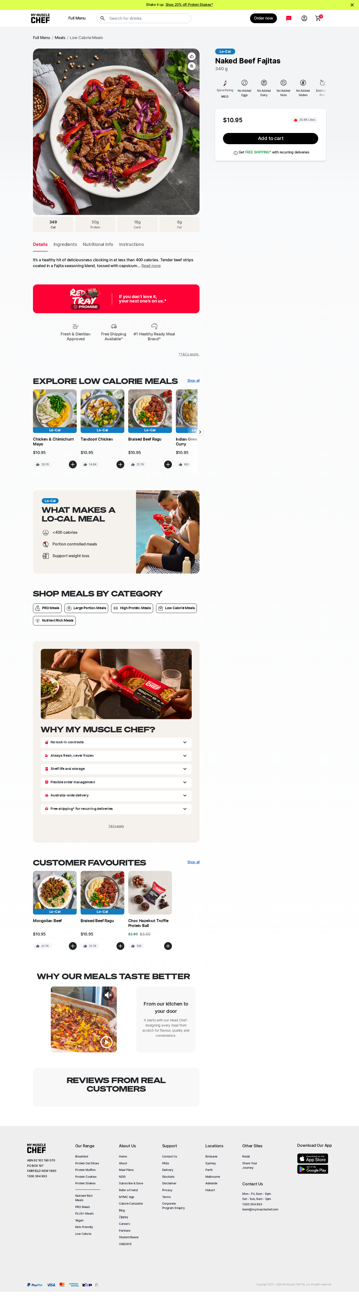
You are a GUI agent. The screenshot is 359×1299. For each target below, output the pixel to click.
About (123, 1163)
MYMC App (126, 1197)
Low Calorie (83, 1233)
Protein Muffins (85, 1169)
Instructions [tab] (131, 244)
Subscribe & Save (131, 1183)
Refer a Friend (128, 1190)
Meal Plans (126, 1169)
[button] (192, 56)
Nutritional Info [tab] (98, 244)
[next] (190, 124)
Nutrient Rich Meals (84, 1198)
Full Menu (41, 38)
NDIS (122, 1176)
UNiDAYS (125, 1244)
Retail (246, 1156)
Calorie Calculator (131, 1203)
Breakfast (81, 1156)
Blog (122, 1210)
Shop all (193, 381)
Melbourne (212, 1176)
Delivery (167, 1169)
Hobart (210, 1190)
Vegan (79, 1220)
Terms (166, 1197)
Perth (209, 1169)
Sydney (210, 1163)
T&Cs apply (116, 826)
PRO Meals (82, 1207)
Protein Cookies (85, 1176)
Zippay (123, 1217)
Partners (124, 1230)
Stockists (168, 1176)
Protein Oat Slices (87, 1163)
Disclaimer (169, 1183)
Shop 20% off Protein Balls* (190, 5)
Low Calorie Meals (86, 38)
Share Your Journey (249, 1165)
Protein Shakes (85, 1183)
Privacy (167, 1190)
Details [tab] (40, 244)
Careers (124, 1223)
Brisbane (211, 1156)
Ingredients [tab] (65, 244)
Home (123, 1156)
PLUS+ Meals (84, 1213)
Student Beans (128, 1237)
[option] (116, 132)
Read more (151, 266)
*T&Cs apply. (189, 354)
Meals (60, 38)
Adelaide (211, 1183)
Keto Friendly (84, 1227)
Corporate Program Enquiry (173, 1205)
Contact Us (169, 1156)
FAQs (165, 1163)
